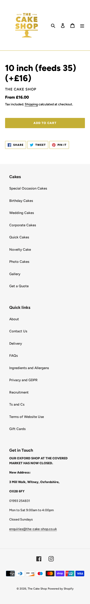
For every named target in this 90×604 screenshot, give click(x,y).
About (14, 319)
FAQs (13, 356)
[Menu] (82, 25)
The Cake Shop (37, 588)
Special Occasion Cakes (28, 188)
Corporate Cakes (22, 225)
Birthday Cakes (21, 201)
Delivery (15, 343)
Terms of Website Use (26, 417)
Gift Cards (17, 429)
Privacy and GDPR (23, 380)
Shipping (31, 104)
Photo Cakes (19, 262)
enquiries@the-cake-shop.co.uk (33, 529)
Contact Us (18, 331)
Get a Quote (19, 286)
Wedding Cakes (21, 213)
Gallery (14, 274)
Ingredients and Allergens (29, 368)
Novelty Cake (20, 249)
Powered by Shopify (61, 588)
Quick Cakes (19, 237)
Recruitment (19, 392)
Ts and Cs (16, 404)
